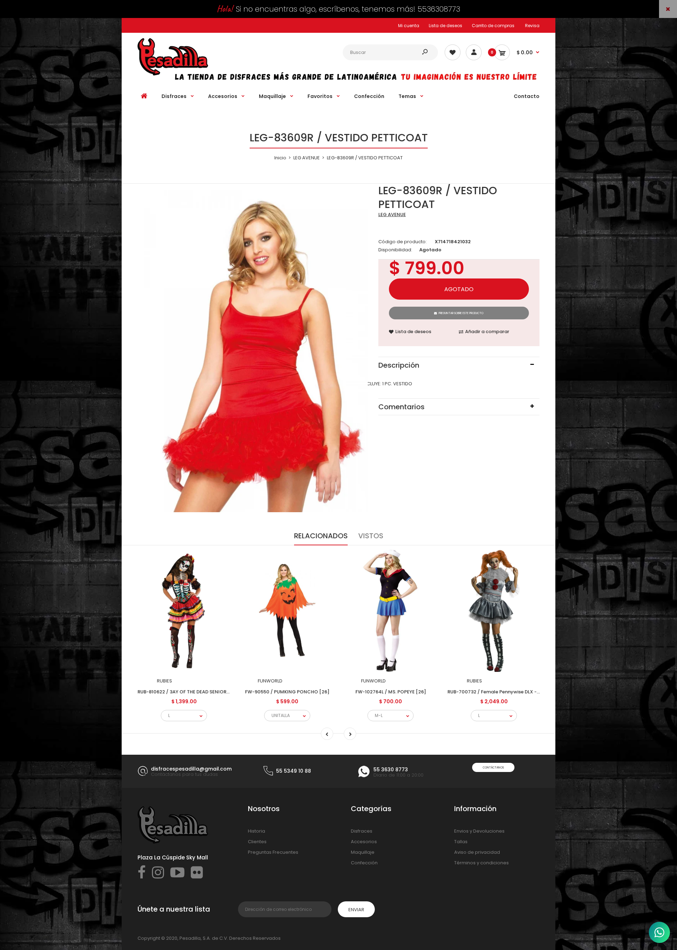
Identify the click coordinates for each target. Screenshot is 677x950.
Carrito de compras (493, 26)
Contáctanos (493, 768)
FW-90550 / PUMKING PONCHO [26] (287, 691)
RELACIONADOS (321, 536)
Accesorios (364, 841)
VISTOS (370, 536)
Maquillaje (362, 852)
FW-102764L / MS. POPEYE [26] (390, 691)
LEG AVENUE (392, 214)
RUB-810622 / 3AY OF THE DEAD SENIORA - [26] (191, 691)
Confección (364, 862)
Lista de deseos (445, 26)
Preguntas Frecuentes (273, 852)
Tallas (461, 841)
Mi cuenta (408, 26)
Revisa (532, 26)
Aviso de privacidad (477, 852)
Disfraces (361, 831)
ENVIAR (356, 909)
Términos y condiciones (481, 862)
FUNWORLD (270, 681)
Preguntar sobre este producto (461, 313)
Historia (256, 831)
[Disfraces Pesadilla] (173, 74)
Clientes (257, 841)
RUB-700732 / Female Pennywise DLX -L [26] (498, 691)
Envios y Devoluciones (479, 831)
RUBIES (164, 681)
